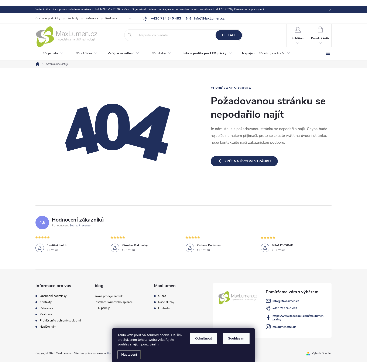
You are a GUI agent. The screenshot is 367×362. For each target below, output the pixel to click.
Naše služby (166, 302)
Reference (92, 18)
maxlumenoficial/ (284, 327)
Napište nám (48, 327)
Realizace (111, 18)
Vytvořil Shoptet (322, 353)
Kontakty (73, 18)
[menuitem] (52, 53)
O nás (162, 296)
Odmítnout (203, 338)
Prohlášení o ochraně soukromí (60, 321)
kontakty (164, 308)
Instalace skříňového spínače (114, 302)
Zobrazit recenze (80, 225)
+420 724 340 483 (284, 308)
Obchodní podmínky (47, 18)
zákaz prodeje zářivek (109, 296)
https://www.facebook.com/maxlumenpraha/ (297, 317)
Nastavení (129, 354)
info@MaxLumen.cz (285, 301)
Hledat (228, 35)
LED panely (102, 308)
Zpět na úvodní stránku (247, 161)
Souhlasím (236, 338)
